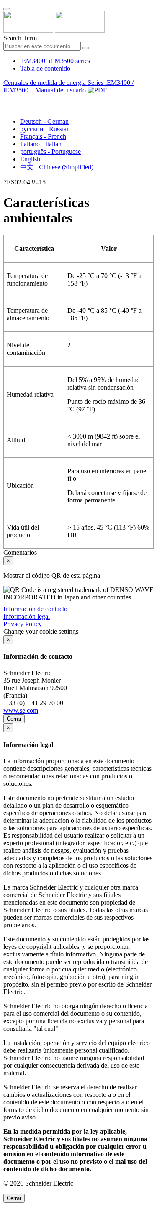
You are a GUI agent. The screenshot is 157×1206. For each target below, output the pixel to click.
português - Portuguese (50, 151)
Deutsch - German (44, 121)
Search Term (20, 37)
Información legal (26, 616)
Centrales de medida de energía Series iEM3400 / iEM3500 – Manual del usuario (68, 86)
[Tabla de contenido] (6, 99)
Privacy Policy (22, 623)
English (30, 159)
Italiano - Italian (41, 144)
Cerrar (14, 719)
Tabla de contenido (45, 68)
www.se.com (20, 710)
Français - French (43, 136)
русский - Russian (45, 129)
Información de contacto (35, 608)
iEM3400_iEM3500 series (55, 60)
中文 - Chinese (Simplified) (56, 167)
